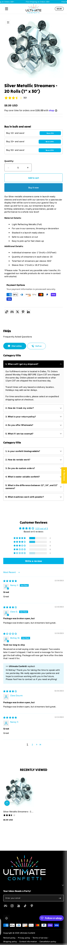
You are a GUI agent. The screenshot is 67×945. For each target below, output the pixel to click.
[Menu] (6, 8)
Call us (38, 346)
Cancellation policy (47, 941)
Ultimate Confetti (27, 933)
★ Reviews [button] (64, 475)
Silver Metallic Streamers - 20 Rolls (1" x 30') (17, 811)
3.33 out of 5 (41, 528)
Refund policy (9, 938)
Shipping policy (10, 941)
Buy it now (33, 187)
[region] (33, 48)
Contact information (28, 941)
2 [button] (32, 744)
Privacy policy (24, 938)
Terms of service (40, 938)
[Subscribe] (60, 898)
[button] (59, 8)
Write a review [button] (33, 561)
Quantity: (9, 161)
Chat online (17, 346)
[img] (10, 581)
